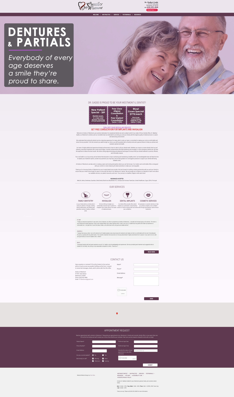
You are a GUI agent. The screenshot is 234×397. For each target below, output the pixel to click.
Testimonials (126, 14)
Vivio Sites (92, 375)
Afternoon (97, 361)
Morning (97, 358)
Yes (106, 355)
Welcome (96, 14)
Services (116, 14)
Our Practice (106, 14)
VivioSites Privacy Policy (124, 377)
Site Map (127, 375)
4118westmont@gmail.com (86, 279)
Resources (137, 14)
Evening (107, 361)
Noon (106, 358)
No (95, 355)
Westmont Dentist (122, 373)
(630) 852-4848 (152, 7)
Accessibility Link (137, 375)
